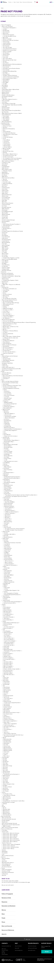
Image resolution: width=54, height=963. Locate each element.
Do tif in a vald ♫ (6, 312)
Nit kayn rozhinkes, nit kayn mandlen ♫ (11, 669)
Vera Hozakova (7, 486)
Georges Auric (6, 142)
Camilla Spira (7, 423)
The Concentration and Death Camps (10, 382)
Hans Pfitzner (6, 62)
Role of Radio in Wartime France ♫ (10, 154)
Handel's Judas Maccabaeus (8, 95)
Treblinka (5, 591)
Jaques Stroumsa (6, 796)
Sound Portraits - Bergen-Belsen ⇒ (11, 440)
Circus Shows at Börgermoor (10, 403)
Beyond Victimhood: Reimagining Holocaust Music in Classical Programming (19, 322)
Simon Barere (5, 163)
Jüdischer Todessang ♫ (10, 513)
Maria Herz (4, 201)
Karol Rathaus (5, 235)
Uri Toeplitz (4, 252)
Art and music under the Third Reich (11, 40)
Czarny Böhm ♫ (8, 509)
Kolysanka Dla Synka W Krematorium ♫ (12, 594)
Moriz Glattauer (6, 117)
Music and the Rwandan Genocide (9, 823)
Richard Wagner (6, 79)
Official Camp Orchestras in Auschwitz (12, 542)
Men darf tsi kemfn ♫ (8, 667)
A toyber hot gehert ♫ (8, 653)
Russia (3, 806)
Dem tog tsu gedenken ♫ (8, 347)
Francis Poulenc (6, 144)
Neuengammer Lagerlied (9, 482)
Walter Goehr (5, 193)
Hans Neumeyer (6, 772)
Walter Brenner (5, 168)
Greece (3, 792)
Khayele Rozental (7, 701)
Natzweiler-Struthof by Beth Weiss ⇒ (12, 478)
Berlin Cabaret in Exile (7, 169)
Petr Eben (6, 448)
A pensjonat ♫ (6, 652)
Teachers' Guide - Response (9, 845)
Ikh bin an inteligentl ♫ (8, 657)
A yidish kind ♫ (6, 683)
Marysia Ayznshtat (7, 739)
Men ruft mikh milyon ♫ (8, 349)
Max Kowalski (5, 213)
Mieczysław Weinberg (6, 121)
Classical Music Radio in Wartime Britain (10, 89)
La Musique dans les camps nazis (10, 337)
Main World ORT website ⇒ (8, 862)
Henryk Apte (7, 568)
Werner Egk (5, 37)
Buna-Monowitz (6, 583)
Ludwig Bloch (5, 86)
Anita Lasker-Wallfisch (9, 575)
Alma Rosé (6, 579)
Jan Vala (6, 524)
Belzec (4, 566)
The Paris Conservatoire (8, 156)
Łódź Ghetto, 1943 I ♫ (8, 662)
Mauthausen (6, 474)
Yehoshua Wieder (8, 558)
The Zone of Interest (7, 294)
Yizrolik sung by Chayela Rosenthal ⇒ (12, 702)
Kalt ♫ (4, 660)
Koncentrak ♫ (8, 514)
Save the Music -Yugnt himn (10, 733)
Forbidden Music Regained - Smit (12, 590)
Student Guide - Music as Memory (10, 841)
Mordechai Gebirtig (7, 624)
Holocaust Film (5, 287)
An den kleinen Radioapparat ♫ (9, 27)
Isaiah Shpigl (6, 648)
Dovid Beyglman (7, 631)
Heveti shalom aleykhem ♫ (8, 315)
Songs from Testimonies (8, 333)
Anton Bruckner (6, 32)
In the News (4, 830)
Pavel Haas (5, 763)
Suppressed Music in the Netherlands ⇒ (13, 429)
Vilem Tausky (5, 249)
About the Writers (6, 858)
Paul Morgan (7, 454)
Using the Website (6, 865)
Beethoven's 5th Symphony (9, 128)
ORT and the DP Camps (8, 301)
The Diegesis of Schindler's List (9, 288)
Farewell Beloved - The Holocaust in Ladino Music (13, 800)
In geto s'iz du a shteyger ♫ (10, 641)
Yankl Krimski (6, 697)
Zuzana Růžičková (8, 555)
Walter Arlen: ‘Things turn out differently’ (11, 284)
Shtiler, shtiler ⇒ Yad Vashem (10, 723)
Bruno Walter (5, 82)
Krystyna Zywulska (8, 559)
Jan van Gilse (5, 256)
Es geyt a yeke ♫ (8, 634)
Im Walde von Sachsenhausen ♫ (12, 511)
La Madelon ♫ (6, 135)
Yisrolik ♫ (5, 730)
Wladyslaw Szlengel (7, 749)
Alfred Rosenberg (6, 65)
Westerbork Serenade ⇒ (9, 427)
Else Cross (4, 186)
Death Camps (6, 538)
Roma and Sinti (5, 374)
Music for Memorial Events (8, 855)
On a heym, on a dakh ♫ (8, 309)
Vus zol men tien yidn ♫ (9, 645)
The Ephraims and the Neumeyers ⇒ (11, 774)
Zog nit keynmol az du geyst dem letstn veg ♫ (13, 735)
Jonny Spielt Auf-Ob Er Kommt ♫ (10, 48)
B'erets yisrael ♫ (7, 655)
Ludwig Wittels (6, 120)
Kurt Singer (5, 72)
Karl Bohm (4, 88)
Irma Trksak (6, 492)
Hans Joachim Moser (7, 58)
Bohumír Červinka (8, 504)
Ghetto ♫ (5, 694)
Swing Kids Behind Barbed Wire (10, 71)
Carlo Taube (5, 781)
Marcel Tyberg (5, 253)
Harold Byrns (5, 184)
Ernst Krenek (5, 55)
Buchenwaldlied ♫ (8, 445)
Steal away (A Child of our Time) (9, 323)
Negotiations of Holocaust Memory (10, 330)
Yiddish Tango (5, 366)
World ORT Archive (31, 950)
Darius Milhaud (6, 140)
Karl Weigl (4, 263)
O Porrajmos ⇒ (6, 378)
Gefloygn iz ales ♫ (7, 656)
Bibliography (4, 851)
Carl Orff (4, 61)
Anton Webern (5, 262)
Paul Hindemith (6, 46)
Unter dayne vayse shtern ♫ (9, 726)
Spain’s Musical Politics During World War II (11, 110)
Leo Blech (5, 29)
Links (3, 854)
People (17, 2)
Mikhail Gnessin (5, 93)
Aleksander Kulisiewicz (9, 506)
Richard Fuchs (5, 281)
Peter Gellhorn (5, 192)
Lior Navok (5, 332)
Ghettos (3, 604)
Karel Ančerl (5, 788)
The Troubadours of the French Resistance (12, 158)
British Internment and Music (8, 177)
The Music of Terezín (7, 786)
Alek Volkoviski (6, 711)
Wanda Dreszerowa (8, 485)
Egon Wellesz (5, 246)
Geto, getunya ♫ (7, 636)
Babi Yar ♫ (5, 329)
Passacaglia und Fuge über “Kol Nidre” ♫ (13, 650)
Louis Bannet (7, 544)
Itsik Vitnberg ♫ (6, 716)
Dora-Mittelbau (6, 462)
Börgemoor (5, 401)
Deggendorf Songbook (8, 308)
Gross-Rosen (6, 468)
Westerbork (5, 410)
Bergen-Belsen (6, 438)
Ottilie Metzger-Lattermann (8, 360)
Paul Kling (5, 760)
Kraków (4, 621)
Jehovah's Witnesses (6, 373)
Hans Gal (5, 179)
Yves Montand (6, 149)
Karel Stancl (6, 523)
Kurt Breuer (4, 175)
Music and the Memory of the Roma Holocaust (13, 375)
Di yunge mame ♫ (7, 350)
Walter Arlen (4, 283)
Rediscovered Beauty (7, 183)
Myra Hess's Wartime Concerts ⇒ (10, 99)
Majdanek (5, 584)
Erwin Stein (4, 243)
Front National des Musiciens (9, 133)
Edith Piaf (5, 152)
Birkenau (5, 569)
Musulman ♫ (7, 517)
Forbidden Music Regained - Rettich (10, 280)
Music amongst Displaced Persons (9, 300)
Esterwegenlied (6, 597)
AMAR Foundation (7, 826)
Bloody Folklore (6, 339)
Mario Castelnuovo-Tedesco (8, 161)
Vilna (4, 685)
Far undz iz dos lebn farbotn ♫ (9, 351)
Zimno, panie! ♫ (8, 520)
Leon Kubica (6, 450)
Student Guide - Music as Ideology (10, 834)
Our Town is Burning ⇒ (9, 627)
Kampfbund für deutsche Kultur (9, 50)
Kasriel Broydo (6, 687)
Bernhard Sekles (5, 109)
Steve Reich (5, 335)
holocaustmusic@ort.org (6, 946)
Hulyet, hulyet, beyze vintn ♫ (8, 367)
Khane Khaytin (6, 681)
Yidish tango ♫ (6, 618)
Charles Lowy (7, 551)
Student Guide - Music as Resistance (11, 838)
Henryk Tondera (7, 458)
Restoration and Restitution (7, 273)
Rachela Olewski (7, 577)
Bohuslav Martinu (6, 221)
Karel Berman (6, 761)
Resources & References (27, 2)
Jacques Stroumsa (8, 580)
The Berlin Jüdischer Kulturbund (10, 75)
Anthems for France (7, 126)
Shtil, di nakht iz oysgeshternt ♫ (10, 721)
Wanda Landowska (6, 214)
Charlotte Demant (6, 187)
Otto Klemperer (6, 53)
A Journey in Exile (7, 182)
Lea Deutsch (7, 545)
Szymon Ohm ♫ (8, 518)
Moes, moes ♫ (6, 756)
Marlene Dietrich (5, 92)
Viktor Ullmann (6, 782)
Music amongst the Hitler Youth (9, 60)
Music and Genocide (5, 816)
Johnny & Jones (7, 415)
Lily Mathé (6, 552)
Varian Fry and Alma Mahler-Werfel (9, 259)
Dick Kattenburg (7, 420)
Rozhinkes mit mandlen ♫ (9, 617)
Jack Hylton (4, 102)
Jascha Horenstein (6, 204)
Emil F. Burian (7, 481)
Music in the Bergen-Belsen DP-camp (11, 302)
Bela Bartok (4, 165)
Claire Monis (6, 554)
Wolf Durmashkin (7, 690)
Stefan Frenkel (5, 190)
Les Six (4, 138)
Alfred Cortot (5, 33)
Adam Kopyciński (8, 548)
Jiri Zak (5, 460)
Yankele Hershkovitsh (8, 632)
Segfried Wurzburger (8, 649)
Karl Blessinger (6, 30)
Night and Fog (6, 295)
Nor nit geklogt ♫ (7, 615)
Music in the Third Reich (7, 26)
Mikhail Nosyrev (6, 812)
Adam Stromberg (7, 747)
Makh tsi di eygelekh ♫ (8, 666)
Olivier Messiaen (7, 434)
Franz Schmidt (6, 67)
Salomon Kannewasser (10, 417)
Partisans (4, 222)
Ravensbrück (6, 483)
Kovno (4, 605)
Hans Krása (5, 767)
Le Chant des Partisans (8, 137)
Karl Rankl (4, 234)
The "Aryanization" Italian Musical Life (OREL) (12, 105)
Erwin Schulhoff (7, 527)
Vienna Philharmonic (6, 114)
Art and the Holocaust (7, 866)
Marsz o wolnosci (8, 562)
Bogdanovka (4, 822)
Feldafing (5, 307)
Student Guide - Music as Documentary (11, 840)
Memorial (4, 875)
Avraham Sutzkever (7, 706)
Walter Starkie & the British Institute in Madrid (12, 113)
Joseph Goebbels (6, 43)
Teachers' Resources (6, 843)
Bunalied (5, 598)
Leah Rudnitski (6, 705)
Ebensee (5, 464)
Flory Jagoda (5, 799)
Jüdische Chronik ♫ (7, 325)
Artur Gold (5, 744)
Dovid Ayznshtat (7, 740)
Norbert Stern (7, 556)
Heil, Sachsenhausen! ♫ (10, 510)
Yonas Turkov (6, 751)
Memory (3, 286)
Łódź (4, 629)
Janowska (5, 532)
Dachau (5, 389)
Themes (10, 2)
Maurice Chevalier (7, 148)
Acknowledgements (6, 864)
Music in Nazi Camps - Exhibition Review (11, 336)
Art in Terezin (6, 791)
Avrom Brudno (6, 688)
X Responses (5, 873)
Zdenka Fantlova (6, 771)
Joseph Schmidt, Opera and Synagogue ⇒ (12, 601)
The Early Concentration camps (9, 387)
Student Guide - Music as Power (10, 837)
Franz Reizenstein (6, 236)
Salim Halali (4, 200)
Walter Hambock (7, 467)
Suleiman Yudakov (6, 267)
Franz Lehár (5, 57)
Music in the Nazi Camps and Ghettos (10, 381)
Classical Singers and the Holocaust (10, 356)
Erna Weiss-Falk (7, 426)
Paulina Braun (6, 743)
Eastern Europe (6, 531)
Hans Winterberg (5, 264)
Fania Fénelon (7, 572)
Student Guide (5, 831)
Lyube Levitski (6, 699)
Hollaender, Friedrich (7, 170)
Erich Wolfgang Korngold (7, 211)
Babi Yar (4, 808)
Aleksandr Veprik (6, 813)
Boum (4, 130)
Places (21, 2)
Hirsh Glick (5, 692)
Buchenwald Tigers (8, 447)
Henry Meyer (7, 576)
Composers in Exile (6, 162)
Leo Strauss (5, 779)
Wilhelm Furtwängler (7, 39)
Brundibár (5, 758)
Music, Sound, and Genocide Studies (10, 827)
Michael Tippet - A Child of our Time (10, 326)
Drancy (5, 433)
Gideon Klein (5, 764)
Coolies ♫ (5, 754)
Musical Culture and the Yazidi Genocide (11, 824)
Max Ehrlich (6, 412)
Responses (3, 271)
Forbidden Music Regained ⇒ (10, 430)
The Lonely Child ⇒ (8, 698)
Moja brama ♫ (8, 516)
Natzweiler (5, 475)
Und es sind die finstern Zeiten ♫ (10, 78)
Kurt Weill (5, 83)
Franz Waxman (5, 260)
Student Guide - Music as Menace (10, 836)
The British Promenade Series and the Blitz (11, 368)
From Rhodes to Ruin (7, 793)
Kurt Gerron (6, 419)
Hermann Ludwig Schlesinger (8, 220)
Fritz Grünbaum (7, 392)
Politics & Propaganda (6, 25)
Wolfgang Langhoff (8, 402)
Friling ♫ (5, 715)
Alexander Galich (6, 809)
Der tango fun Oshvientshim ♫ (11, 565)
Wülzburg (5, 525)
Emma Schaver (6, 305)
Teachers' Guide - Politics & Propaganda (11, 844)
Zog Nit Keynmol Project (9, 736)
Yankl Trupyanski (7, 708)
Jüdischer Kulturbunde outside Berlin (11, 76)
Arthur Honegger (5, 100)
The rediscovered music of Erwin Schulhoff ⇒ (15, 528)
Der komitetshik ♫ (7, 612)
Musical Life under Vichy (8, 151)
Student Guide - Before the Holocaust (11, 833)
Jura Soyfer (6, 396)
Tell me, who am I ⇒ (9, 561)
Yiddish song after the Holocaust (9, 344)
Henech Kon (4, 232)
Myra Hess (4, 98)
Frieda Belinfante (5, 166)
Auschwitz (5, 540)
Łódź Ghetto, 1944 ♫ (7, 664)
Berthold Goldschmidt (6, 194)
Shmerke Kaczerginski (8, 695)
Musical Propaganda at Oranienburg (11, 388)
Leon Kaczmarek (7, 394)
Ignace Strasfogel (6, 245)
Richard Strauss (6, 74)
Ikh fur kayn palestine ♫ (9, 639)
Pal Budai (5, 803)
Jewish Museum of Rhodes (9, 795)
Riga (4, 676)
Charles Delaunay (6, 131)
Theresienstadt (6, 684)
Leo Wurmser (5, 266)
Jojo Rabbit (5, 291)
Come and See (6, 290)
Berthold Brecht (5, 173)
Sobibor (5, 586)
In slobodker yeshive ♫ (8, 614)
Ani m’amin (5, 753)
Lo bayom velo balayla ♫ (8, 316)
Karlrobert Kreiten (6, 107)
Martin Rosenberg (8, 521)
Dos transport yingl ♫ (8, 713)
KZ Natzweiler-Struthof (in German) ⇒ (12, 476)
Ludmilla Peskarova (8, 490)
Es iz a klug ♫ (7, 635)
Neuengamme (6, 479)
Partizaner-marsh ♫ (7, 718)
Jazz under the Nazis (7, 47)
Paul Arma (5, 127)
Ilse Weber (5, 785)
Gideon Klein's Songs (7, 765)
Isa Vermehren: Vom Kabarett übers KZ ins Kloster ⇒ (16, 496)
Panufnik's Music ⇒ (7, 228)
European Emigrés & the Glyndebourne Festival (12, 231)
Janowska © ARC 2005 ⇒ (9, 534)
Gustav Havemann (7, 44)
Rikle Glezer (6, 691)
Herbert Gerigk (6, 41)
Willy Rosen (6, 422)
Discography (5, 852)
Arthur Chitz (6, 677)
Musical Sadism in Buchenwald (10, 444)
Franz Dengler (6, 116)
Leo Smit (6, 589)
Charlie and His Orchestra (8, 34)
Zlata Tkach (4, 250)
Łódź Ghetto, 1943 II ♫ (8, 663)
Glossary (4, 850)
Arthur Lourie (5, 218)
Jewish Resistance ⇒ (7, 225)
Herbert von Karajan (7, 51)
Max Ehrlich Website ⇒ (10, 413)
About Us (3, 857)
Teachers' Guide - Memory (8, 848)
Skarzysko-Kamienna (7, 537)
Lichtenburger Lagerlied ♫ (9, 406)
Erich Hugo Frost (8, 500)
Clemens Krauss (6, 54)
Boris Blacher (5, 85)
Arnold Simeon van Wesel (10, 416)
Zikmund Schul (6, 777)
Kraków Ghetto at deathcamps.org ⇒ (11, 622)
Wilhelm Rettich (5, 279)
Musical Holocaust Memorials (8, 319)
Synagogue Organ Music (7, 363)
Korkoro (4, 293)
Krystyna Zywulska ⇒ (9, 563)
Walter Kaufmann (5, 208)
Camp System (6, 384)
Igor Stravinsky (5, 112)
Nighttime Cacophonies (9, 582)
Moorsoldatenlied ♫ (7, 408)
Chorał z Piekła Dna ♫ (9, 507)
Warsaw (4, 737)
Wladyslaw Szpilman (7, 750)
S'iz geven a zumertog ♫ (8, 719)
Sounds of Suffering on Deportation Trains (12, 385)
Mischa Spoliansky (6, 242)
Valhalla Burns (6, 81)
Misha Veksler (6, 709)
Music (15, 2)
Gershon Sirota (6, 746)
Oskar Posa (4, 229)
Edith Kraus (5, 768)
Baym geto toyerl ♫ (7, 611)
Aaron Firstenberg (8, 469)
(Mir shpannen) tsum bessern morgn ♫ (11, 712)
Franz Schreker (6, 69)
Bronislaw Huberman (6, 207)
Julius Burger (5, 180)
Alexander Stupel (8, 398)
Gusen (4, 471)
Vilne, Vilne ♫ (6, 728)
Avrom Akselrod (6, 607)
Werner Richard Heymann (7, 203)
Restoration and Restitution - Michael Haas (11, 276)
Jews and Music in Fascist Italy (8, 103)
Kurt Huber (4, 206)
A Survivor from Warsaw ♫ (8, 321)
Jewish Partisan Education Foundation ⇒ (11, 224)
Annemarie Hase (5, 199)
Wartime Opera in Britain (7, 370)
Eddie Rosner (5, 238)
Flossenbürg (6, 465)
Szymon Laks (7, 573)
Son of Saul (5, 297)
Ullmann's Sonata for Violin (8, 784)
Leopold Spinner (5, 241)
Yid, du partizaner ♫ (7, 729)
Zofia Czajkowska (8, 570)
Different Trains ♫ (6, 328)
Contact (3, 859)
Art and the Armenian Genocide (9, 819)
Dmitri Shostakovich (7, 343)
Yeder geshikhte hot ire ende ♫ (11, 461)
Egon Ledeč (5, 770)
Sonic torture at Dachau (9, 395)
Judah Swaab (7, 424)
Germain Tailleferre (7, 147)
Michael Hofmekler (7, 610)
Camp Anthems (6, 596)
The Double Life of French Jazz (9, 155)
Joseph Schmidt (6, 600)
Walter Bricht (5, 176)
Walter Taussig (5, 248)
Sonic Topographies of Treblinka (11, 593)
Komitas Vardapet (6, 820)
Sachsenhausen (6, 497)
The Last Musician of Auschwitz (9, 298)
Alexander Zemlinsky (6, 270)
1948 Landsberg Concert (8, 304)
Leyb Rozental (6, 704)
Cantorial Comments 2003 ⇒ (9, 603)
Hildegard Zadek (5, 269)
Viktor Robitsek (6, 119)
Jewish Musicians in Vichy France (10, 134)
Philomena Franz (6, 377)
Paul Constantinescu (6, 90)
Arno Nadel (6, 457)
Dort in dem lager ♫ (7, 314)
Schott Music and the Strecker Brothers (11, 68)
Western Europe (6, 409)
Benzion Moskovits (8, 455)
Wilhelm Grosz (5, 196)
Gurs (4, 431)
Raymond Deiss (6, 145)
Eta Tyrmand (4, 255)
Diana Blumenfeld (7, 742)
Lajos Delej (6, 499)
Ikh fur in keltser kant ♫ (9, 638)
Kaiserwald (5, 535)
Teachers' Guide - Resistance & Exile (11, 847)
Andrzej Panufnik (5, 227)
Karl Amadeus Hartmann (7, 96)
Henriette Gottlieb (6, 358)
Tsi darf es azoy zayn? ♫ (8, 725)
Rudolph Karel (6, 789)
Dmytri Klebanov (6, 342)
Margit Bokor (5, 172)
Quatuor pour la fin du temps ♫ (11, 436)
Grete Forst (5, 357)
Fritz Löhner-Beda (8, 453)
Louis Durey (6, 141)
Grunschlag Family (6, 197)
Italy (3, 805)
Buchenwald (6, 443)
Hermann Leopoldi (8, 451)
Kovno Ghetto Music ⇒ (8, 619)
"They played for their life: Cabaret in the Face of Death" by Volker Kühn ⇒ (21, 495)
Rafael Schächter (6, 775)
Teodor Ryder (6, 646)
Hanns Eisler (5, 189)
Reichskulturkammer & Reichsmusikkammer (12, 64)
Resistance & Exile (5, 123)
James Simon (6, 778)
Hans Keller (4, 106)
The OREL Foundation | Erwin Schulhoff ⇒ (14, 530)
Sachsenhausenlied (8, 503)
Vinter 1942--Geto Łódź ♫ (8, 674)
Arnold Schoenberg (6, 239)
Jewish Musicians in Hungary (8, 802)
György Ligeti (5, 217)
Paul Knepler (5, 210)
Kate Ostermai (7, 489)
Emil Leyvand (5, 215)
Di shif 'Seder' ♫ (6, 311)
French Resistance (6, 124)
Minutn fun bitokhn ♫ (8, 628)
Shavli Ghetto (6, 680)
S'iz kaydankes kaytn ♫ (9, 643)
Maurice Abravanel (7, 798)
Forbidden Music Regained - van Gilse (11, 257)
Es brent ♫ (5, 625)
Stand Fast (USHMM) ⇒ (10, 502)
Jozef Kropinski (7, 549)
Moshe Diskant (6, 608)
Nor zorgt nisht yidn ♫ (8, 670)
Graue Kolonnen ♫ (7, 405)
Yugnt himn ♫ (6, 732)
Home (2, 8)
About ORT (4, 861)
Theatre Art (4, 364)
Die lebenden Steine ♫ (9, 472)
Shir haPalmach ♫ (6, 318)
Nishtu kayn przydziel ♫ (9, 642)
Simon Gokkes (7, 547)
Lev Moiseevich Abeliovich (8, 340)
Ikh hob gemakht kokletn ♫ (9, 659)
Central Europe (6, 437)
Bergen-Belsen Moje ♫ (9, 441)
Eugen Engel (7, 587)
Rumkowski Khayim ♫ (8, 671)
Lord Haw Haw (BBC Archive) (9, 36)
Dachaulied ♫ (7, 391)
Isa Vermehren (7, 493)
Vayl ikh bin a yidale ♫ (8, 673)
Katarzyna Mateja (7, 488)
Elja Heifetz (5, 678)
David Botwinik (6, 346)
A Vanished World (6, 361)
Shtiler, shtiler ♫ (6, 722)
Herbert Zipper (7, 399)
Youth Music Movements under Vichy (11, 159)
